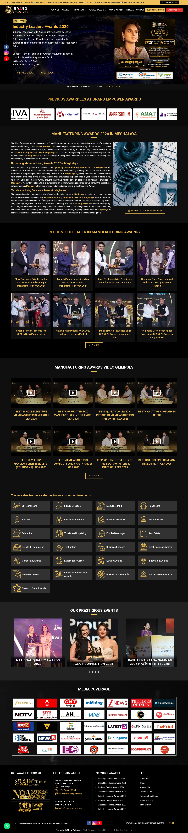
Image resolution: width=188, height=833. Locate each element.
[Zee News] (117, 703)
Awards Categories (92, 87)
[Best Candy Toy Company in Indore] (157, 393)
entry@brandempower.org (70, 794)
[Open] (71, 10)
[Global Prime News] (164, 738)
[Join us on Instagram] (6, 52)
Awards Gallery (96, 10)
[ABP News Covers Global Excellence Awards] (47, 703)
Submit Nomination (170, 2)
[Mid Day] (94, 703)
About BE (55, 10)
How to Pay (145, 805)
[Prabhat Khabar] (94, 738)
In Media (130, 10)
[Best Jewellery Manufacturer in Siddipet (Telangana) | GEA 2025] (31, 441)
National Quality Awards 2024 (111, 787)
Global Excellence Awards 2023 (112, 805)
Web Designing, (90, 830)
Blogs (143, 783)
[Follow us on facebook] (6, 47)
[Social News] (141, 749)
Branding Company (123, 830)
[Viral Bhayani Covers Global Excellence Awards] (47, 726)
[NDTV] (23, 714)
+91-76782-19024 (67, 790)
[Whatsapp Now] (7, 826)
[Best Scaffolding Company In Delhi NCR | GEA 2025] (157, 441)
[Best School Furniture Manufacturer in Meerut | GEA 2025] (31, 393)
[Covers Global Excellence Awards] (164, 703)
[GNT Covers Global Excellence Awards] (70, 703)
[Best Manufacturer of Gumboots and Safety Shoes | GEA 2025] (73, 441)
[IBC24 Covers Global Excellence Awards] (23, 726)
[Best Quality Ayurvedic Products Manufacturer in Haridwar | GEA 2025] (115, 393)
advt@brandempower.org (70, 808)
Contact (140, 10)
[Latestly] (117, 726)
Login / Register (174, 10)
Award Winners (116, 10)
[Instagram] (94, 823)
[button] (89, 672)
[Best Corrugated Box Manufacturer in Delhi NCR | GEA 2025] (73, 393)
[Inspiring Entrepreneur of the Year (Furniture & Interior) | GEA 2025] (115, 441)
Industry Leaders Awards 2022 (112, 809)
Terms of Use (146, 791)
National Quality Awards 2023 (38, 662)
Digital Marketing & (106, 830)
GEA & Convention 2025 (94, 664)
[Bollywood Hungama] (117, 738)
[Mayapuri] (141, 738)
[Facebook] (89, 823)
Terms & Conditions (149, 796)
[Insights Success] (70, 749)
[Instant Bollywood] (94, 749)
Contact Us (145, 787)
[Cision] (47, 749)
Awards (65, 10)
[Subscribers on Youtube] (6, 58)
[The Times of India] (141, 703)
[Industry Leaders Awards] (30, 806)
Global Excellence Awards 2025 (112, 783)
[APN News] (141, 726)
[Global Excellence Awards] (30, 782)
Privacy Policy (146, 800)
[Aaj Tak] (23, 749)
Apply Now (79, 10)
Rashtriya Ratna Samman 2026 (111, 778)
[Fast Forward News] (117, 749)
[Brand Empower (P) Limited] (16, 10)
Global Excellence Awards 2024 (112, 791)
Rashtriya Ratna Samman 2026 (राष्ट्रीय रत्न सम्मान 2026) (150, 662)
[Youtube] (99, 823)
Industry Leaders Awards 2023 (112, 796)
